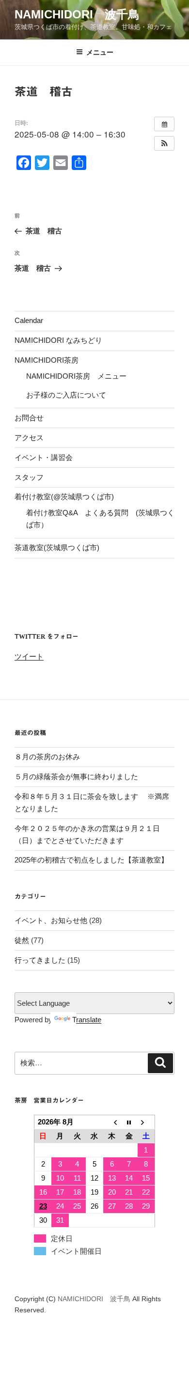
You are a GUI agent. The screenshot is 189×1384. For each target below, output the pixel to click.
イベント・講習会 (44, 457)
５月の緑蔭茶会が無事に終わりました (76, 776)
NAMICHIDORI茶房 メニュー (76, 376)
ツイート (29, 656)
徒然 (22, 940)
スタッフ (29, 477)
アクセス (29, 437)
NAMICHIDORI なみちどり (58, 340)
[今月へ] (129, 1122)
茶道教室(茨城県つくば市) (57, 547)
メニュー (99, 52)
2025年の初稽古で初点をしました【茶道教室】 (91, 860)
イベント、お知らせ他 (51, 920)
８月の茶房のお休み (47, 757)
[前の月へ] (112, 1122)
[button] (164, 143)
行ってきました (40, 960)
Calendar (29, 320)
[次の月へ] (146, 1122)
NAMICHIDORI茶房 (47, 360)
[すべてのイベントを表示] (164, 124)
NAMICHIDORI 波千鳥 (77, 14)
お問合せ (29, 418)
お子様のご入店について (66, 395)
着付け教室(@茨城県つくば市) (64, 496)
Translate (86, 1019)
